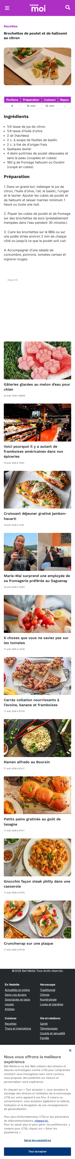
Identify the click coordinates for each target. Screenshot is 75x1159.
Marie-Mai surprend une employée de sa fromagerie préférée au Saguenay (37, 578)
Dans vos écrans (15, 994)
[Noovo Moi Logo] (37, 8)
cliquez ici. (42, 1120)
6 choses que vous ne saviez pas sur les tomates (36, 640)
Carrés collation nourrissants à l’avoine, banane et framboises (31, 702)
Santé (44, 1023)
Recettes (11, 26)
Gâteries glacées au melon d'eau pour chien (37, 386)
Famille (44, 1038)
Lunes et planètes (51, 1004)
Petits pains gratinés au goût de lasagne (32, 821)
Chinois (44, 994)
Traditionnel (47, 990)
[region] (37, 1102)
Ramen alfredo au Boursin (27, 762)
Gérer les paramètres (37, 1140)
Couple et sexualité (52, 1033)
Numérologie (48, 999)
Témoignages (49, 1028)
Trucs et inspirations (18, 1028)
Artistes (10, 1009)
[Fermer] (70, 1050)
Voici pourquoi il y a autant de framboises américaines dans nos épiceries (33, 451)
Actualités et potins (17, 990)
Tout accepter (37, 1151)
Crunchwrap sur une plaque (28, 943)
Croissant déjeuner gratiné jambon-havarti (35, 516)
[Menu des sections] (7, 8)
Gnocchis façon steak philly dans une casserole (37, 883)
